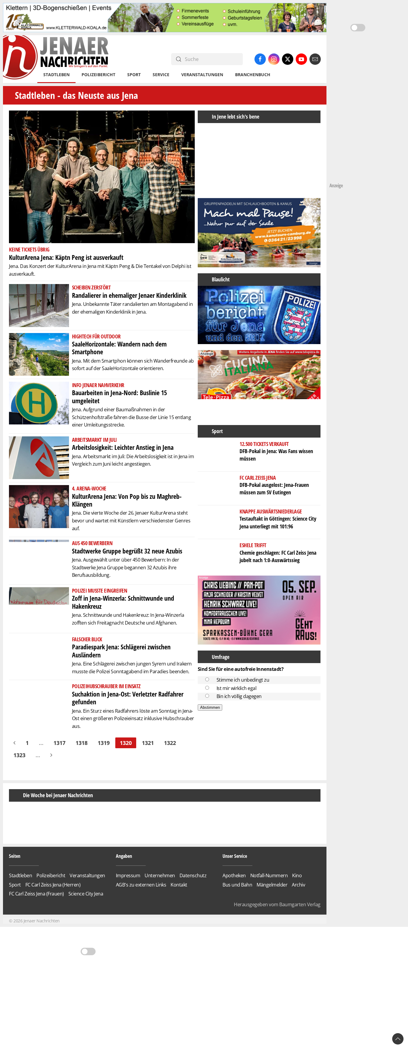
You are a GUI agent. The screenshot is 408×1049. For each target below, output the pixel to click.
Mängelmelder (272, 907)
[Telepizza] (259, 384)
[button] (203, 158)
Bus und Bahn (237, 907)
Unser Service (235, 878)
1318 (82, 742)
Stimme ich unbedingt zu (243, 680)
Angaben (124, 878)
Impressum (128, 898)
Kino (297, 898)
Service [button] (161, 74)
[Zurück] (14, 742)
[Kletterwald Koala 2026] (164, 17)
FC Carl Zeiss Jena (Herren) (53, 907)
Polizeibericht (98, 74)
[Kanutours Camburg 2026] (259, 232)
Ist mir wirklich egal (237, 688)
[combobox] (207, 59)
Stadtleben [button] (56, 74)
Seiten (14, 878)
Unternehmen (160, 898)
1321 (148, 742)
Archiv (298, 907)
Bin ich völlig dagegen (239, 696)
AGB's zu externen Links (141, 907)
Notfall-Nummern (269, 898)
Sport (15, 907)
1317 (59, 742)
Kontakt (179, 907)
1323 (19, 755)
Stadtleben (20, 898)
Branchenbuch (252, 74)
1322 (170, 742)
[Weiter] (51, 755)
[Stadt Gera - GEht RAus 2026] (259, 609)
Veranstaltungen (202, 74)
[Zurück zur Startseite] (56, 59)
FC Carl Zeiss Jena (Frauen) (36, 916)
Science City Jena (85, 916)
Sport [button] (134, 74)
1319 (104, 742)
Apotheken (234, 898)
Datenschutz (193, 898)
